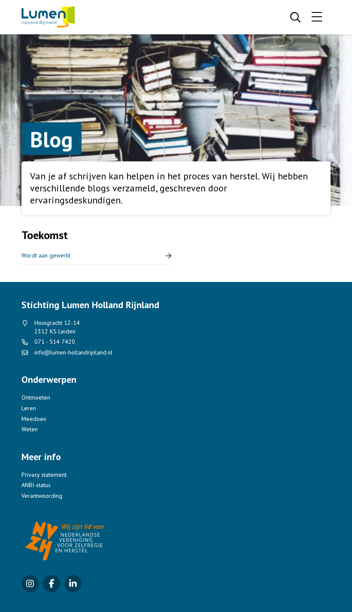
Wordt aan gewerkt (45, 255)
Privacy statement (44, 475)
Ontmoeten (35, 397)
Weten (29, 429)
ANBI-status (36, 485)
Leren (28, 408)
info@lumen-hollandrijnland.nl (73, 352)
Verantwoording (41, 496)
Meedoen (33, 419)
